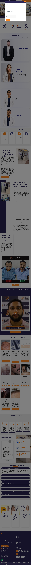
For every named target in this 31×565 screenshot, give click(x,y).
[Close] (25, 1)
